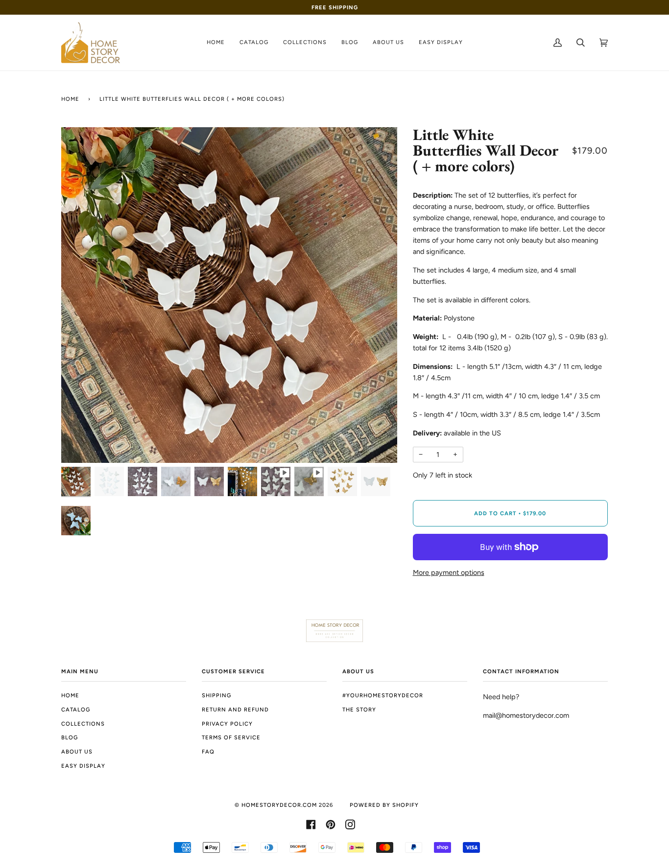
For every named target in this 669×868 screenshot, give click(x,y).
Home (70, 98)
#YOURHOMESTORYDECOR (382, 695)
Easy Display (83, 765)
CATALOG (75, 709)
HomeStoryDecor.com (279, 804)
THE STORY (359, 709)
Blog (69, 737)
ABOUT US (77, 751)
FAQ (208, 751)
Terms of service (231, 737)
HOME (70, 695)
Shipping (216, 695)
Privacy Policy (227, 723)
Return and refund (235, 709)
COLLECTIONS (83, 723)
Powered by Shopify (384, 804)
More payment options (448, 572)
